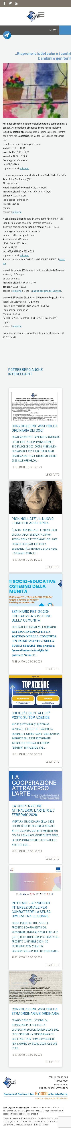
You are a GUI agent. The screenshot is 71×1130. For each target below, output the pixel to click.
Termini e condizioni (58, 1077)
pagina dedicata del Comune (46, 290)
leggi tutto (52, 474)
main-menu (41, 14)
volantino (24, 168)
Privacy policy (61, 1081)
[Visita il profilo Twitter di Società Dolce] (10, 4)
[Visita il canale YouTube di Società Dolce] (16, 4)
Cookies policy (61, 1084)
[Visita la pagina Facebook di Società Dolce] (4, 4)
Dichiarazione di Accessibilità (53, 1088)
